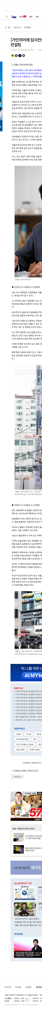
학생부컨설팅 (34, 749)
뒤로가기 (18, 777)
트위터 (19, 55)
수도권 (28, 734)
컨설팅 (18, 734)
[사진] (25, 892)
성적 (34, 739)
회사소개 (8, 987)
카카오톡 (12, 55)
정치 (37, 16)
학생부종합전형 (22, 739)
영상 (21, 16)
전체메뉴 (7, 16)
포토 (31, 16)
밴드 (23, 55)
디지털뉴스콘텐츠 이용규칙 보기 (25, 770)
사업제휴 (28, 987)
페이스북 (16, 55)
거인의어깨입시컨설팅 (24, 744)
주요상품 (18, 987)
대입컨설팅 (20, 749)
